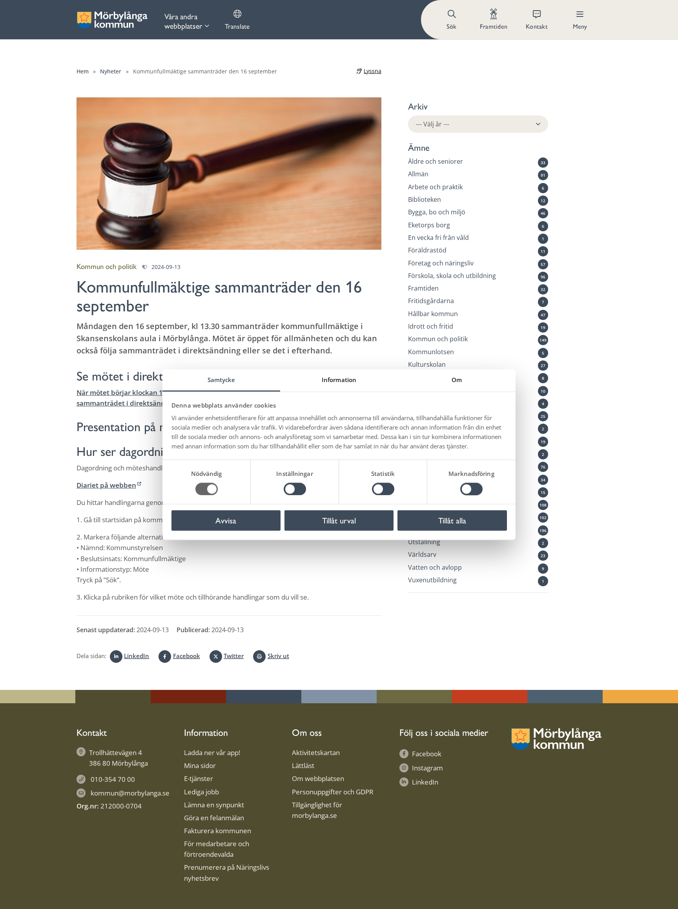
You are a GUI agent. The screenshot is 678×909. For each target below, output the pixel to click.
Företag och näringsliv (441, 262)
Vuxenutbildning (432, 580)
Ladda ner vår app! (212, 752)
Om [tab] (457, 380)
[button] (452, 19)
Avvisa (225, 520)
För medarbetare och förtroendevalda (216, 849)
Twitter (234, 656)
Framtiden (423, 288)
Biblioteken (424, 199)
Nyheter (110, 71)
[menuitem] (186, 19)
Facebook (186, 656)
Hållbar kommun (433, 313)
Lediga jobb (201, 791)
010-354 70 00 (113, 779)
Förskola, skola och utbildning (452, 275)
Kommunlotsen (431, 351)
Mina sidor (200, 765)
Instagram (427, 767)
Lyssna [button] (372, 71)
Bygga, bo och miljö (436, 212)
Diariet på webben (106, 485)
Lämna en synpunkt (214, 804)
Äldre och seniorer (435, 161)
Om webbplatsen (318, 778)
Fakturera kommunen (217, 830)
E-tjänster (198, 778)
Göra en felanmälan (214, 817)
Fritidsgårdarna (431, 300)
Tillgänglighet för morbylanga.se (317, 810)
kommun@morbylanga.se (130, 792)
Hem (83, 71)
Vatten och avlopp (435, 567)
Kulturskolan (427, 364)
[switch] (295, 489)
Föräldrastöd (427, 250)
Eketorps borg (429, 224)
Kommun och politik (438, 339)
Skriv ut (278, 656)
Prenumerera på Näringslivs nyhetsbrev (226, 872)
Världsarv (422, 554)
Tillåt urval (339, 520)
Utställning (424, 542)
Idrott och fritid (430, 326)
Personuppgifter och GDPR (333, 791)
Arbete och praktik (435, 186)
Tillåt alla (452, 520)
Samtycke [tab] (221, 380)
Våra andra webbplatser (183, 21)
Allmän (418, 174)
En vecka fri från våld (438, 237)
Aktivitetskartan (316, 752)
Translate (237, 26)
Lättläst (303, 765)
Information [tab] (339, 380)
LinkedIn (136, 656)
